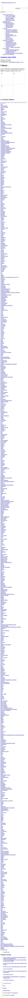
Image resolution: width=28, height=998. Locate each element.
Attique (2, 164)
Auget (2, 165)
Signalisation (3, 824)
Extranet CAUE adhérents (8, 54)
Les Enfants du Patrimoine (11, 50)
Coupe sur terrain (4, 317)
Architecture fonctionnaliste (6, 149)
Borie (2, 202)
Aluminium (3, 123)
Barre (2, 185)
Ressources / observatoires (8, 40)
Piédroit (2, 685)
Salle (2, 805)
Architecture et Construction (11, 29)
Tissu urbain (3, 868)
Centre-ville (3, 232)
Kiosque (2, 524)
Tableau (2, 857)
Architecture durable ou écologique (8, 148)
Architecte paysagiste (5, 143)
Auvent (2, 169)
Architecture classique (5, 146)
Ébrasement (3, 366)
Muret (2, 608)
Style (2, 846)
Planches (2, 712)
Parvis (2, 656)
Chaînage (2, 233)
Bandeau (2, 181)
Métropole (3, 583)
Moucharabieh (3, 602)
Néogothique (3, 610)
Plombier (2, 722)
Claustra (2, 270)
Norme (2, 614)
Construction (3, 293)
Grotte (2, 473)
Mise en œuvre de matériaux (6, 587)
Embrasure (3, 385)
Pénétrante (3, 670)
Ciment (2, 262)
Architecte (3, 139)
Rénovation (3, 776)
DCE (2, 344)
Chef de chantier (4, 253)
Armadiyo (12, 995)
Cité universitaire (4, 266)
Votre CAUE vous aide (10, 15)
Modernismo (3, 593)
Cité (1, 264)
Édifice (2, 379)
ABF (2, 104)
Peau (2, 665)
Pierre (2, 686)
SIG (1, 821)
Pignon (2, 688)
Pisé (1, 692)
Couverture (3, 324)
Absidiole (2, 109)
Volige (2, 931)
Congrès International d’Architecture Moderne (10, 292)
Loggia (2, 543)
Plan (1, 699)
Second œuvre (3, 812)
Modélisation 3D (4, 590)
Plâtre (2, 717)
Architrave (3, 154)
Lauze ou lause (4, 535)
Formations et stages (10, 52)
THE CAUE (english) (10, 20)
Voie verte (3, 924)
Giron (2, 458)
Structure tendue (4, 843)
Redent (2, 764)
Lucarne (2, 548)
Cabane (2, 217)
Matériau (2, 574)
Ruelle (2, 801)
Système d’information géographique (8, 854)
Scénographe (3, 806)
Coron (2, 311)
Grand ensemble (4, 467)
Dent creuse (3, 351)
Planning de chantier (5, 715)
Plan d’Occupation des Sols (6, 708)
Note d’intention (4, 615)
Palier (2, 641)
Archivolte (3, 155)
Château (2, 250)
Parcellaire (3, 648)
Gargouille (3, 452)
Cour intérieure (4, 320)
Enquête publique (4, 392)
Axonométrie (3, 171)
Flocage (2, 431)
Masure (2, 573)
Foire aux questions (10, 18)
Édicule (2, 378)
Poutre (2, 738)
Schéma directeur (4, 808)
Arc (1, 135)
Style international (4, 848)
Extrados (2, 413)
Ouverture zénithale (5, 636)
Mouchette (3, 603)
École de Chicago (4, 374)
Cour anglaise (3, 319)
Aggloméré (3, 115)
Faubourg (2, 419)
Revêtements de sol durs (5, 787)
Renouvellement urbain (5, 774)
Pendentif (2, 669)
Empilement (3, 387)
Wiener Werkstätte (4, 939)
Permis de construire (5, 675)
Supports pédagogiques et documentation (14, 53)
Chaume (2, 252)
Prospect (2, 750)
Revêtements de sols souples (6, 789)
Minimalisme (3, 585)
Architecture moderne (5, 150)
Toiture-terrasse (4, 873)
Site (1, 825)
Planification (3, 713)
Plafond (2, 697)
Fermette (2, 426)
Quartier (2, 757)
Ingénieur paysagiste (5, 503)
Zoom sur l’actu (9, 37)
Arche (2, 138)
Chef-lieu (2, 254)
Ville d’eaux (3, 911)
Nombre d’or (3, 612)
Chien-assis (3, 260)
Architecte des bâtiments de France (8, 142)
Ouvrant (2, 637)
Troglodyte (3, 885)
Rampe (2, 760)
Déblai (2, 345)
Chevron (2, 259)
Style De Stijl (3, 847)
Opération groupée (4, 625)
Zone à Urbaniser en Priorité (6, 943)
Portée (2, 732)
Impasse (2, 499)
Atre (1, 163)
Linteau (2, 541)
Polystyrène (3, 726)
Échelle (2, 370)
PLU (2, 723)
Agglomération (4, 114)
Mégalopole (3, 576)
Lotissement (3, 547)
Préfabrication (3, 740)
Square (2, 835)
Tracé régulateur (4, 880)
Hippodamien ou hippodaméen (7, 485)
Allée (2, 120)
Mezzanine (3, 584)
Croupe (2, 335)
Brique (2, 210)
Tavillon (2, 861)
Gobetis (2, 461)
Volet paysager (4, 929)
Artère (2, 159)
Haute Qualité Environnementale (7, 481)
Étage (2, 409)
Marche (2, 568)
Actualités (5, 28)
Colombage (3, 279)
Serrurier (2, 814)
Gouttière (2, 465)
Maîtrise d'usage (4, 561)
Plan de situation (4, 705)
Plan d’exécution (4, 706)
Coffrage (2, 278)
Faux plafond (3, 420)
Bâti (1, 189)
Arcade (2, 137)
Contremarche (3, 299)
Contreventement (4, 303)
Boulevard (3, 204)
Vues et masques (4, 938)
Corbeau (2, 306)
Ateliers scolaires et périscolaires (12, 49)
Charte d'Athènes (4, 245)
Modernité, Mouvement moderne (7, 594)
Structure (2, 841)
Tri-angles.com (15, 992)
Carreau (2, 225)
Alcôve (2, 117)
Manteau (2, 564)
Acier (2, 110)
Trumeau (2, 887)
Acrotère (2, 112)
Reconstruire (3, 763)
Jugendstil (3, 523)
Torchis (2, 877)
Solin (2, 827)
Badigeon (2, 172)
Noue (2, 616)
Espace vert (3, 405)
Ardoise (2, 156)
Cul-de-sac (3, 338)
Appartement (3, 130)
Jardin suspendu (4, 520)
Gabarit (2, 446)
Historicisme (3, 486)
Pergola (2, 671)
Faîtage (2, 416)
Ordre (2, 629)
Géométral (3, 455)
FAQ (4, 985)
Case (2, 230)
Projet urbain (3, 746)
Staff (1, 837)
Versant (2, 904)
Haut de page (4, 949)
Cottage (2, 314)
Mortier (2, 601)
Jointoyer (2, 521)
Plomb (2, 720)
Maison (2, 555)
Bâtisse (2, 191)
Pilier (2, 690)
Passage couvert (4, 657)
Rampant (2, 759)
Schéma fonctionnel (5, 810)
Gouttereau (3, 463)
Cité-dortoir (3, 267)
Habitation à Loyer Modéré (6, 477)
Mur (1, 605)
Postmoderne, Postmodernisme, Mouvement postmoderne (12, 735)
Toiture (2, 871)
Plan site (5, 988)
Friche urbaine (3, 441)
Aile (1, 116)
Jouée (2, 522)
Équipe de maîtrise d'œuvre (6, 400)
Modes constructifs (4, 595)
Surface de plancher (5, 851)
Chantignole (3, 239)
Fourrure (2, 438)
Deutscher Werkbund (5, 357)
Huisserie (2, 490)
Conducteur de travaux (5, 291)
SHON (2, 819)
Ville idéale (3, 913)
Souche (2, 832)
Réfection (2, 765)
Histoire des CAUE (10, 19)
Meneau (2, 577)
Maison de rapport (4, 556)
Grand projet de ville (5, 468)
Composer (3, 285)
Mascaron (3, 571)
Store (2, 840)
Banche (2, 179)
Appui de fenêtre (4, 131)
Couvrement (3, 325)
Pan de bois (3, 642)
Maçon (2, 550)
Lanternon (3, 531)
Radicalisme (3, 758)
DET (2, 355)
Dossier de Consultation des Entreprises (9, 364)
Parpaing (2, 652)
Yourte (2, 940)
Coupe (2, 316)
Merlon (2, 581)
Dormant (2, 362)
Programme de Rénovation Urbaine (8, 743)
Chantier (2, 238)
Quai (2, 756)
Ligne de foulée (4, 539)
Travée (2, 882)
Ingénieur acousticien (5, 500)
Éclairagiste (3, 372)
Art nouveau (3, 158)
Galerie (2, 448)
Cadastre (2, 219)
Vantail (2, 898)
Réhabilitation (3, 766)
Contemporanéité (4, 297)
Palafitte (2, 639)
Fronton (2, 443)
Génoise (2, 453)
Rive (1, 791)
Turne (2, 889)
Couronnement (4, 321)
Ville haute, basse (4, 912)
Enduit (2, 391)
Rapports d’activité (9, 26)
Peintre (2, 666)
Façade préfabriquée (5, 415)
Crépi (2, 330)
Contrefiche (3, 298)
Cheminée (3, 257)
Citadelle (2, 263)
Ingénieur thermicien (5, 506)
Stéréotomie (3, 839)
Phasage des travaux (5, 682)
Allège (2, 121)
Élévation (2, 384)
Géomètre (3, 456)
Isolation (2, 512)
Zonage (2, 942)
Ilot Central (3, 496)
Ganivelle (2, 449)
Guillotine (3, 475)
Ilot (1, 495)
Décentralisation (4, 346)
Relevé (2, 767)
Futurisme (3, 445)
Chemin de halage (4, 256)
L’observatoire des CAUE (11, 43)
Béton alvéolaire (4, 195)
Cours (2, 323)
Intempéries (3, 508)
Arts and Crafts (4, 161)
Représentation (4, 780)
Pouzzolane (3, 739)
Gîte (1, 459)
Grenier (2, 470)
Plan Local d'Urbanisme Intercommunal (9, 709)
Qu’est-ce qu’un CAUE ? (8, 14)
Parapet (2, 645)
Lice (1, 537)
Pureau (2, 753)
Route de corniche (4, 798)
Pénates (2, 668)
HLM (2, 487)
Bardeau (2, 184)
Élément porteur (4, 382)
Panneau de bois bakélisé (6, 644)
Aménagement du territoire (6, 124)
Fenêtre (2, 421)
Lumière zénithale (4, 549)
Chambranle (3, 237)
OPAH (2, 622)
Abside (2, 108)
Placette (2, 696)
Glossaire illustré (9, 41)
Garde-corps (3, 450)
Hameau (2, 479)
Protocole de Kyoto (5, 751)
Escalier (2, 402)
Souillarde (3, 833)
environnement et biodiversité (12, 32)
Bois (1, 200)
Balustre (2, 178)
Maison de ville (4, 557)
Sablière (2, 803)
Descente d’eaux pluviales (6, 352)
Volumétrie (3, 932)
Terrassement (3, 864)
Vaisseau (2, 897)
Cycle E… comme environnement (13, 47)
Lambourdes (3, 526)
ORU (2, 634)
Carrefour (2, 226)
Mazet (2, 575)
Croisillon (3, 332)
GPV (2, 466)
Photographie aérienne (5, 683)
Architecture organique (5, 152)
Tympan (2, 891)
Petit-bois (2, 681)
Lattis (2, 534)
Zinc (1, 941)
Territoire (2, 866)
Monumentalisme (4, 600)
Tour (1, 878)
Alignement (3, 118)
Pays (1, 662)
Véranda (2, 900)
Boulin (2, 205)
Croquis (2, 334)
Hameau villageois (4, 480)
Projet (2, 745)
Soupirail (2, 834)
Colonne (2, 280)
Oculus (2, 617)
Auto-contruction (4, 166)
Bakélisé (2, 175)
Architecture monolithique (6, 151)
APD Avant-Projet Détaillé (6, 128)
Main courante (3, 554)
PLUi (2, 724)
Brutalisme (3, 212)
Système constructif (5, 853)
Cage (2, 220)
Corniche (2, 308)
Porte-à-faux (3, 731)
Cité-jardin (3, 269)
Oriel (2, 631)
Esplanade (3, 406)
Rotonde (2, 796)
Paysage (7, 33)
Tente (2, 862)
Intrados (2, 510)
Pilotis (2, 691)
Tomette (2, 874)
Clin (1, 273)
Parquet (2, 654)
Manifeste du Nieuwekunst (6, 562)
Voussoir (2, 933)
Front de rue (3, 442)
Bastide (2, 188)
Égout (2, 380)
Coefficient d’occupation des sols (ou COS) (9, 277)
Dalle (2, 340)
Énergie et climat (9, 34)
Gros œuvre (3, 472)
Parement (2, 651)
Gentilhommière (4, 454)
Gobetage (2, 460)
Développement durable (5, 358)
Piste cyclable (3, 693)
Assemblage (3, 162)
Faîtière (2, 418)
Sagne (2, 804)
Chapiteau (3, 240)
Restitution (3, 785)
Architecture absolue (5, 145)
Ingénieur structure (4, 504)
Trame (2, 881)
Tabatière (2, 855)
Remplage (3, 771)
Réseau (2, 781)
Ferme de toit (3, 425)
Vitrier (2, 920)
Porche (2, 727)
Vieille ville (3, 907)
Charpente (3, 243)
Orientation (3, 632)
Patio (2, 658)
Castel (2, 231)
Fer (1, 422)
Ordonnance (3, 628)
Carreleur (2, 229)
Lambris (2, 528)
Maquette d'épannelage (5, 567)
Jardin (2, 515)
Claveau (2, 271)
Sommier (2, 830)
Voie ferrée (3, 922)
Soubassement (3, 831)
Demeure (2, 350)
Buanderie (3, 213)
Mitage (2, 588)
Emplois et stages (6, 21)
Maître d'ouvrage (4, 558)
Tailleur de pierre (4, 859)
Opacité (2, 621)
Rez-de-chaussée (4, 790)
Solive (2, 828)
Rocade (2, 793)
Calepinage (3, 222)
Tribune (2, 884)
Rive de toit (3, 792)
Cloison (2, 274)
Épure (2, 398)
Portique (2, 733)
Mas (1, 570)
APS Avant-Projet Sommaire (6, 132)
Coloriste (2, 281)
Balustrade (3, 177)
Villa (1, 908)
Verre (2, 901)
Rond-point (3, 794)
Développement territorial (11, 35)
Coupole (2, 318)
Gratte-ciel (3, 469)
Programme (3, 742)
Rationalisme (3, 762)
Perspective (3, 678)
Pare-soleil (3, 650)
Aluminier (3, 122)
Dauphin (2, 343)
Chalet (2, 236)
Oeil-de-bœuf (3, 618)
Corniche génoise (4, 310)
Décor (2, 348)
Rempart (2, 770)
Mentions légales (6, 990)
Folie (2, 433)
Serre (2, 813)
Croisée (2, 331)
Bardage (2, 183)
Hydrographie (3, 493)
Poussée (2, 737)
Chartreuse (3, 246)
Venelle (2, 899)
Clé (1, 272)
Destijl (2, 354)
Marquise (2, 569)
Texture (2, 867)
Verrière (2, 902)
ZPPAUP (2, 948)
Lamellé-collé (3, 529)
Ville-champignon (4, 916)
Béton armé (3, 196)
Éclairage (2, 371)
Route (2, 797)
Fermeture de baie (4, 427)
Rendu (2, 773)
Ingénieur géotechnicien (5, 502)
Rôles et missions (9, 25)
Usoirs (2, 894)
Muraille (2, 607)
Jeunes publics (6, 48)
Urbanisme (3, 892)
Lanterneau (3, 530)
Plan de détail (3, 702)
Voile (2, 925)
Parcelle (2, 649)
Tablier (2, 858)
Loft (1, 542)
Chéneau (2, 258)
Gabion (2, 447)
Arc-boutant (3, 136)
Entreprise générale (4, 395)
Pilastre (2, 689)
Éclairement (3, 373)
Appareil (2, 129)
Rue (1, 799)
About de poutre (4, 105)
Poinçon (2, 725)
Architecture (3, 144)
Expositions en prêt (10, 46)
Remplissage (3, 772)
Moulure (2, 604)
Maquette (2, 566)
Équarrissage (3, 399)
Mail (1, 553)
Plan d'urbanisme (4, 701)
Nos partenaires (9, 27)
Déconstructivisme (4, 347)
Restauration (3, 784)
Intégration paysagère (5, 507)
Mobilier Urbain (4, 589)
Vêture (2, 906)
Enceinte (2, 388)
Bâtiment (2, 190)
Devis (2, 359)
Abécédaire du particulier (11, 42)
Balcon (2, 176)
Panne (2, 643)
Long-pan (3, 544)
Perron (2, 676)
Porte (2, 730)
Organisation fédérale (10, 23)
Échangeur (3, 368)
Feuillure (2, 428)
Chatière (2, 251)
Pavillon (2, 661)
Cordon (2, 307)
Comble (2, 283)
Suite (2, 850)
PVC (2, 754)
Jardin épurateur (4, 517)
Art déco (2, 157)
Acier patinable (4, 111)
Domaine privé (4, 360)
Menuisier (3, 580)
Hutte (2, 492)
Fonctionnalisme (4, 434)
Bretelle (2, 209)
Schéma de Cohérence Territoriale (7, 807)
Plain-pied (3, 698)
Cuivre (2, 337)
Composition (3, 286)
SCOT (2, 811)
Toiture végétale (4, 872)
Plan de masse (3, 703)
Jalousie (2, 513)
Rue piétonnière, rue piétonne (7, 800)
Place (2, 695)
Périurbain (3, 674)
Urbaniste (2, 893)
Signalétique (3, 823)
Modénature (3, 591)
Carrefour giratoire (4, 227)
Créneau (2, 327)
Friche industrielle (4, 440)
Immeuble (3, 497)
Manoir (2, 563)
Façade (2, 414)
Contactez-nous (6, 952)
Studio (2, 845)
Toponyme (3, 875)
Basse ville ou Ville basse (6, 186)
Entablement (3, 393)
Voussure (2, 934)
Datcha (2, 341)
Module (2, 596)
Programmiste (3, 744)
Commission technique (5, 284)
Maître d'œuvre (4, 560)
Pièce (2, 684)
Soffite (2, 826)
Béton (2, 193)
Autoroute (3, 168)
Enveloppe (3, 397)
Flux (1, 432)
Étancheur (3, 411)
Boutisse (2, 206)
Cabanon (2, 218)
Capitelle (2, 224)
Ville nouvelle (3, 914)
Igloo (2, 494)
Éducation (8, 36)
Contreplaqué (3, 300)
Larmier (2, 533)
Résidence (3, 783)
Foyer (2, 439)
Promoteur (3, 747)
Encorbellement (4, 389)
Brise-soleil (3, 211)
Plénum (2, 719)
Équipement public (4, 401)
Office (2, 620)
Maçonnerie (3, 551)
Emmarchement (4, 386)
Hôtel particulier (4, 488)
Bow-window (3, 208)
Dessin (2, 353)
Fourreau (2, 436)
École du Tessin (4, 375)
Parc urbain (3, 647)
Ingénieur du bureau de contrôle (7, 501)
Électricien (3, 381)
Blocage (2, 199)
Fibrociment (3, 429)
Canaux (2, 223)
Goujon (2, 462)
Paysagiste (3, 664)
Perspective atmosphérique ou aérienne (8, 679)
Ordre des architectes (5, 630)
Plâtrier (2, 718)
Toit (1, 870)
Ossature (2, 635)
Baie (1, 173)
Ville (1, 909)
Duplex (2, 365)
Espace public (3, 404)
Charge (2, 242)
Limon (2, 540)
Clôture (2, 276)
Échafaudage (3, 367)
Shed (2, 816)
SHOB (2, 817)
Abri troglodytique (4, 107)
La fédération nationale (8, 22)
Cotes (2, 313)
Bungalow (3, 215)
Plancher (2, 711)
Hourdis (2, 489)
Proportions (3, 749)
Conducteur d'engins (5, 290)
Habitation (3, 476)
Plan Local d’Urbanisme (6, 710)
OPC (2, 623)
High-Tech (3, 483)
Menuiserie (3, 578)
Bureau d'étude (4, 216)
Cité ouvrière (3, 265)
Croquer (2, 333)
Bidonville (3, 198)
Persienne (2, 677)
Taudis (2, 860)
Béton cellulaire (4, 197)
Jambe (2, 514)
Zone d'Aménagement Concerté (7, 945)
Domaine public (4, 361)
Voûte (2, 935)
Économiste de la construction (7, 377)
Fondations (3, 435)
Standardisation (4, 838)
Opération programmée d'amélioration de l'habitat (11, 627)
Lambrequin (3, 527)
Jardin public (3, 519)
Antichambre (3, 127)
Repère (2, 778)
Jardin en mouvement (5, 516)
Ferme (2, 424)
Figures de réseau (9, 39)
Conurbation (3, 304)
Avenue (2, 170)
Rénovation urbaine (5, 777)
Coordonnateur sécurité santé (6, 305)
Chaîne (2, 235)
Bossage (2, 203)
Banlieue (2, 182)
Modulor (2, 597)
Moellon (2, 598)
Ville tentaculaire (4, 915)
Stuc (1, 844)
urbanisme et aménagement (11, 30)
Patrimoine (3, 659)
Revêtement (3, 786)
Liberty (2, 536)
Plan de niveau (4, 704)
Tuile (2, 888)
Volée (2, 927)
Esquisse (2, 407)
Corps (2, 312)
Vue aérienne (3, 936)
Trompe (2, 886)
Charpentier (3, 244)
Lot (1, 546)
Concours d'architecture (5, 289)
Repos (2, 779)
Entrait (2, 394)
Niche (2, 611)
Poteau (2, 736)
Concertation (3, 287)
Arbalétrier (3, 134)
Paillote (2, 638)
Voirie (2, 926)
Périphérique (3, 672)
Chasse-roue (3, 247)
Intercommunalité (4, 509)
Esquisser (2, 408)
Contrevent (3, 301)
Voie (1, 921)
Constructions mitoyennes (6, 294)
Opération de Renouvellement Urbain (8, 624)
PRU (2, 752)
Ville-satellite (3, 919)
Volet (2, 928)
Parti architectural (4, 655)
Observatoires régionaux (11, 45)
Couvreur (2, 326)
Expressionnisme (4, 412)
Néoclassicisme (4, 609)
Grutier (2, 474)
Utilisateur (3, 895)
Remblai (2, 769)
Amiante (2, 125)
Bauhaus (2, 192)
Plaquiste (2, 716)
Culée (2, 339)
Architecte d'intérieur (5, 141)
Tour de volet (3, 879)
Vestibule (2, 905)
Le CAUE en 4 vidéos (10, 16)
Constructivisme (4, 296)
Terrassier (2, 865)
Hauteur (2, 482)
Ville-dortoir (3, 918)
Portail (2, 729)
